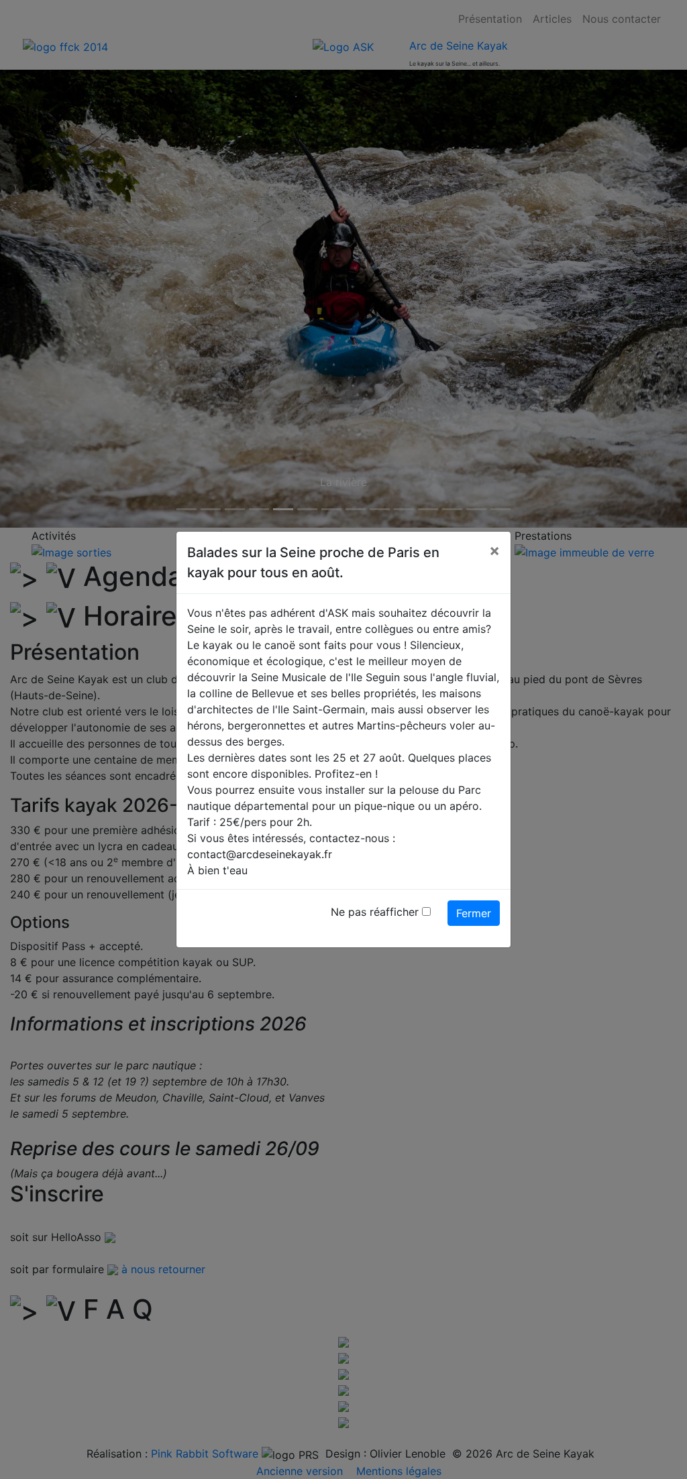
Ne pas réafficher (375, 912)
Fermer (473, 913)
